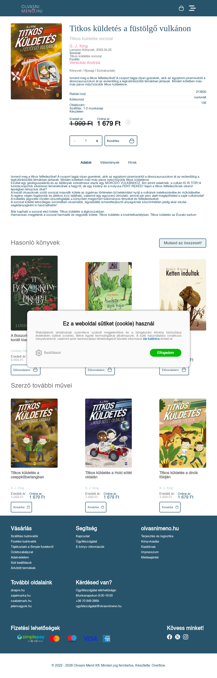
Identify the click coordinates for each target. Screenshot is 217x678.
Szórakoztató (106, 70)
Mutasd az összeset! (183, 243)
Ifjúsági (89, 70)
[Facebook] (169, 636)
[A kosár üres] (182, 8)
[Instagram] (185, 636)
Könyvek (76, 70)
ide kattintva (151, 338)
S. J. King (79, 46)
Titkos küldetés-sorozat (86, 56)
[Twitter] (177, 636)
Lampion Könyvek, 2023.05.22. (91, 50)
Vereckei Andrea (85, 63)
